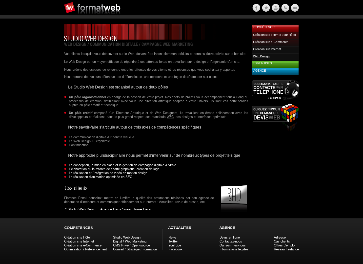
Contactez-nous (231, 241)
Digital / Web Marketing (129, 241)
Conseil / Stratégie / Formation (135, 249)
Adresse (280, 237)
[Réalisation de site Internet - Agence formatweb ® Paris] (232, 211)
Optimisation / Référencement (85, 249)
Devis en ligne (230, 237)
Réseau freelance (286, 249)
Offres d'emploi (284, 245)
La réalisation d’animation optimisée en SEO (100, 177)
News (172, 237)
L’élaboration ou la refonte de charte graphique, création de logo (114, 169)
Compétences (264, 27)
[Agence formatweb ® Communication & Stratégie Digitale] (111, 17)
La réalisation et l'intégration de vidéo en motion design (108, 173)
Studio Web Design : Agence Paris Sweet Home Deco (109, 209)
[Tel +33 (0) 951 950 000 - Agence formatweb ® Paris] (275, 100)
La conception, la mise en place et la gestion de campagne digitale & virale (122, 165)
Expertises (262, 63)
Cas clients (282, 241)
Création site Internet (267, 49)
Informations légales (234, 249)
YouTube (174, 245)
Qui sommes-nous (233, 245)
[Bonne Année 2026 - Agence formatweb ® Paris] (285, 10)
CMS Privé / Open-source (131, 245)
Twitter (173, 241)
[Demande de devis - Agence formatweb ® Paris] (275, 130)
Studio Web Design (127, 237)
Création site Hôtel (77, 237)
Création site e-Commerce (270, 42)
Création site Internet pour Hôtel (274, 35)
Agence (259, 70)
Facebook (175, 249)
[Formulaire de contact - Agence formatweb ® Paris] (294, 10)
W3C (170, 117)
